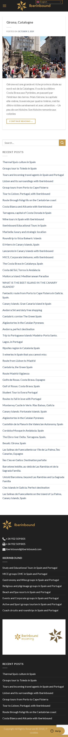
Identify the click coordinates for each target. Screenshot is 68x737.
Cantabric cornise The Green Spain (22, 316)
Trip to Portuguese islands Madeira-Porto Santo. (29, 335)
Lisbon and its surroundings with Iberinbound (27, 181)
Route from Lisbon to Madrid (18, 360)
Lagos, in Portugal (12, 341)
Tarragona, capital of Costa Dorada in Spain (26, 212)
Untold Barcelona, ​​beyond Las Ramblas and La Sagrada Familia (33, 479)
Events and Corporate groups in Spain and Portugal (30, 598)
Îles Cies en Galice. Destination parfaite (24, 460)
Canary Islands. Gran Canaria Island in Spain (26, 303)
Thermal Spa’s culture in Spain (19, 162)
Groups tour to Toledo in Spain (19, 168)
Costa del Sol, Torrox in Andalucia (21, 269)
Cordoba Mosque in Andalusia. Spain (23, 430)
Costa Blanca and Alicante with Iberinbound (27, 206)
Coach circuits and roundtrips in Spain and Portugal (30, 610)
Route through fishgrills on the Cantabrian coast (29, 200)
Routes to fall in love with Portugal (21, 398)
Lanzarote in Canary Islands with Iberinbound (27, 250)
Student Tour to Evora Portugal (19, 392)
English (43, 2)
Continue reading (21, 121)
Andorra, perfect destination (18, 329)
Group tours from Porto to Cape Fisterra (25, 187)
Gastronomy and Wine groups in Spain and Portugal (30, 579)
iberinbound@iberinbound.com (23, 549)
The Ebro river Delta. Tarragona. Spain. (24, 436)
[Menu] (4, 6)
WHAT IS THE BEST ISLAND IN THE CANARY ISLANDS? (29, 284)
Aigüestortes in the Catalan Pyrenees (23, 322)
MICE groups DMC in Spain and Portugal (24, 573)
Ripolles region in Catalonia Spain (21, 348)
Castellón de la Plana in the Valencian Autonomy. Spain (32, 424)
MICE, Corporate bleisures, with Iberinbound (27, 257)
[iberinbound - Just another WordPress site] (34, 6)
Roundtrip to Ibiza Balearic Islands (21, 238)
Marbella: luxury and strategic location (24, 231)
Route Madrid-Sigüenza (15, 373)
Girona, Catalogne (19, 22)
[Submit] (62, 143)
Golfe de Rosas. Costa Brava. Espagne (23, 379)
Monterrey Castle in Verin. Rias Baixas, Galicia (28, 405)
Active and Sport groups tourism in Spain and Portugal (32, 604)
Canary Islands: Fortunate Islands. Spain (24, 411)
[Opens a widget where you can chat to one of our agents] (56, 731)
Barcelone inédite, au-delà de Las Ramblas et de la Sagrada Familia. (30, 468)
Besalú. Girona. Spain (14, 443)
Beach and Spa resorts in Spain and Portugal (26, 592)
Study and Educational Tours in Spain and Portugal (29, 567)
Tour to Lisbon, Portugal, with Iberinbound (26, 193)
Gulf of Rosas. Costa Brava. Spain (21, 386)
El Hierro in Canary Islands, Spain (20, 244)
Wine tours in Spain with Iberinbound (23, 219)
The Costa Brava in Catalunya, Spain (22, 263)
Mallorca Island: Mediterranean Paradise (25, 276)
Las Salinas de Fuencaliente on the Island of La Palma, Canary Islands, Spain (32, 496)
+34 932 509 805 (15, 538)
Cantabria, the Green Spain (17, 367)
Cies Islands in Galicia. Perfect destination (26, 487)
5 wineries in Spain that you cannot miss (24, 354)
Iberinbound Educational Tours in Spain (24, 225)
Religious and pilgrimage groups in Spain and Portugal (32, 586)
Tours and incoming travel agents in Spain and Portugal (33, 174)
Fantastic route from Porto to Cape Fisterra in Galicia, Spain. (32, 295)
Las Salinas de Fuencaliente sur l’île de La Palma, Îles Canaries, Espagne (31, 451)
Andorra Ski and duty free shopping (22, 310)
